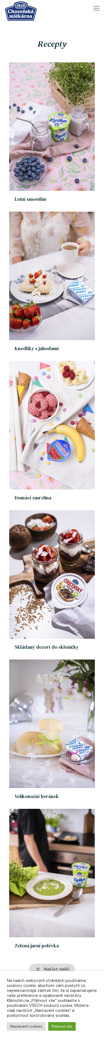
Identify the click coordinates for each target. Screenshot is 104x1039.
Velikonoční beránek (37, 796)
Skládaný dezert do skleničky (47, 647)
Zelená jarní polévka (37, 945)
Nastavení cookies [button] (26, 1026)
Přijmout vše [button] (62, 1026)
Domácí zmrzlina (33, 497)
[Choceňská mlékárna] (20, 7)
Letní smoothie (31, 199)
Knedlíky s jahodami (37, 348)
